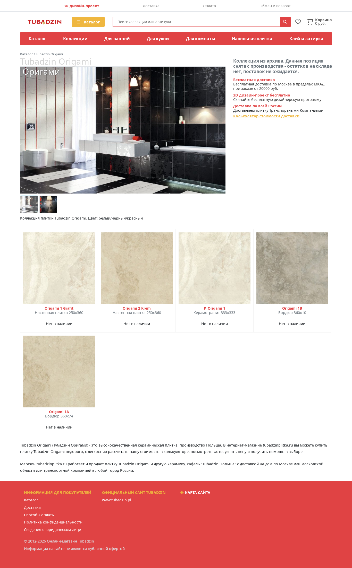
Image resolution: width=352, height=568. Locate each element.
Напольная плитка (252, 38)
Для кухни (158, 38)
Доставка (151, 5)
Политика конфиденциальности (53, 522)
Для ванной (117, 38)
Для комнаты (200, 38)
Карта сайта (197, 492)
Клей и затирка (306, 38)
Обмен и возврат (275, 5)
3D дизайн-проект (81, 5)
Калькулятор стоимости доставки (266, 116)
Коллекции (75, 38)
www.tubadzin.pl (116, 499)
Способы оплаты (39, 514)
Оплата (209, 5)
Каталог (91, 21)
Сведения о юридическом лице (52, 529)
